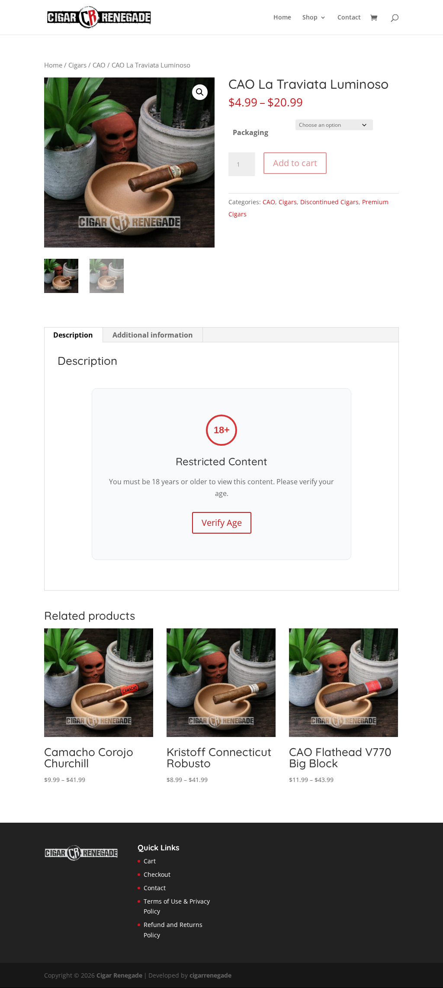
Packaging (250, 132)
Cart (150, 861)
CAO (99, 65)
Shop (310, 17)
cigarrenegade (210, 975)
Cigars (77, 65)
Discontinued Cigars (329, 202)
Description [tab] (73, 335)
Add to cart (295, 163)
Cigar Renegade (119, 975)
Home (282, 17)
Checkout (157, 874)
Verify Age (222, 522)
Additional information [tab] (152, 335)
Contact (349, 17)
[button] (200, 92)
